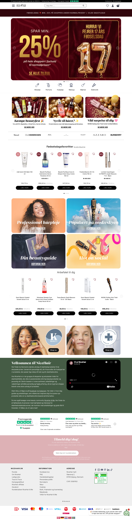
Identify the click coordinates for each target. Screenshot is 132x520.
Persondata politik (46, 479)
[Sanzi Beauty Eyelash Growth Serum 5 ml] (23, 285)
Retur (41, 484)
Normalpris (44, 482)
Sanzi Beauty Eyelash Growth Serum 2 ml (87, 298)
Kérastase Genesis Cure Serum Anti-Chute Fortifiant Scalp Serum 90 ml (44, 299)
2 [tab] (67, 319)
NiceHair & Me (49, 400)
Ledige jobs (16, 477)
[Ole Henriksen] (116, 135)
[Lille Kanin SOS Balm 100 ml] (24, 160)
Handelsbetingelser (47, 477)
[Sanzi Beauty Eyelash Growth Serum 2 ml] (87, 285)
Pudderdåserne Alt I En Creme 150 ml (87, 173)
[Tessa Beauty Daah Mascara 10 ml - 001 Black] (66, 285)
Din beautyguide (117, 1)
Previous (15, 48)
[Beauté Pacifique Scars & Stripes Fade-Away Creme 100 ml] (66, 160)
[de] (62, 518)
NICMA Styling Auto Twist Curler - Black (109, 298)
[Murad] (99, 135)
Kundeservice (108, 1)
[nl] (66, 518)
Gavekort (15, 487)
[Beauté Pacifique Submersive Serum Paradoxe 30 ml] (45, 160)
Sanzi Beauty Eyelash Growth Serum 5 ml (22, 298)
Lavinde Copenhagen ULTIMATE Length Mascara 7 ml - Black (107, 174)
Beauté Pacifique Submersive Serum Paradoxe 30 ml (45, 174)
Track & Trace (17, 479)
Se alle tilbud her (79, 147)
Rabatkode (43, 492)
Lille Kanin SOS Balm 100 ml (24, 173)
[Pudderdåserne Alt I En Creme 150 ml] (87, 160)
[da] (59, 518)
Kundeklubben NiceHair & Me (22, 490)
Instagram (42, 391)
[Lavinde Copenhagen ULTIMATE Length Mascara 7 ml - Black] (107, 160)
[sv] (73, 518)
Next (117, 48)
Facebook (33, 391)
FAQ (41, 474)
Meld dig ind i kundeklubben (66, 453)
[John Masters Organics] (66, 135)
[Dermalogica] (33, 135)
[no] (70, 518)
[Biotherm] (16, 135)
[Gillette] (49, 135)
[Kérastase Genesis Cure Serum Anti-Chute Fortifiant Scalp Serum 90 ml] (44, 285)
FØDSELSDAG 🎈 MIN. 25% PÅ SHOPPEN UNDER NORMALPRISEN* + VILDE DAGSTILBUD (66, 13)
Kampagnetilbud (18, 482)
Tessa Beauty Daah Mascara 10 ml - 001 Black (66, 298)
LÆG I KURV (25, 188)
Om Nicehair (16, 474)
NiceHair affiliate (18, 484)
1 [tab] (65, 319)
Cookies (43, 487)
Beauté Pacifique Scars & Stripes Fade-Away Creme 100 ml (66, 174)
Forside (14, 472)
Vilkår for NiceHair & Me (48, 495)
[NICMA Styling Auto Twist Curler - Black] (109, 285)
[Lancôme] (83, 135)
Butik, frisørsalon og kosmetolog (51, 490)
